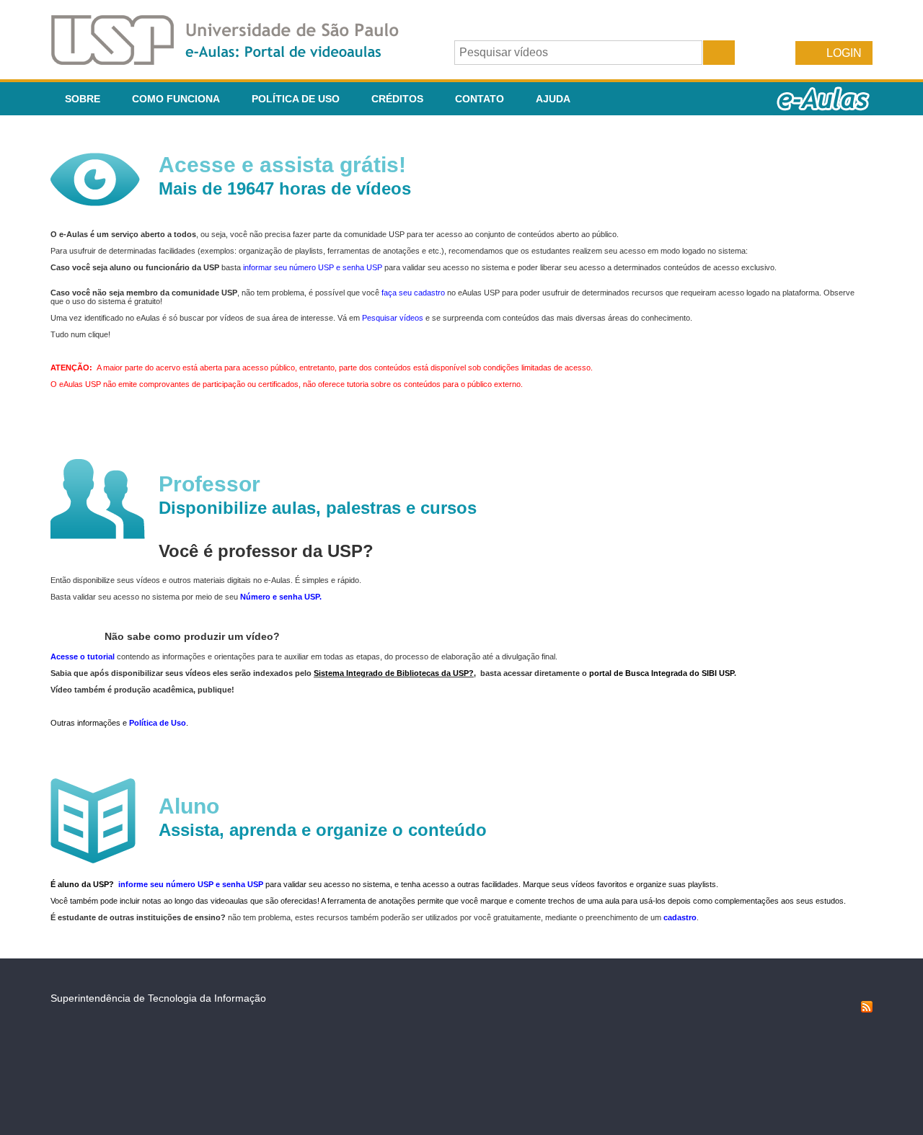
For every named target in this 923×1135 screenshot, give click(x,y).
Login (844, 53)
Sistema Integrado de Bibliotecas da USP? (394, 673)
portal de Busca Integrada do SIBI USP (661, 673)
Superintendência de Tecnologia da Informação (158, 998)
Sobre (82, 98)
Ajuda (553, 98)
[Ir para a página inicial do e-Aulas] (236, 61)
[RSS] (867, 1009)
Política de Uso (296, 98)
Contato (479, 98)
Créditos (397, 98)
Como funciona (176, 98)
